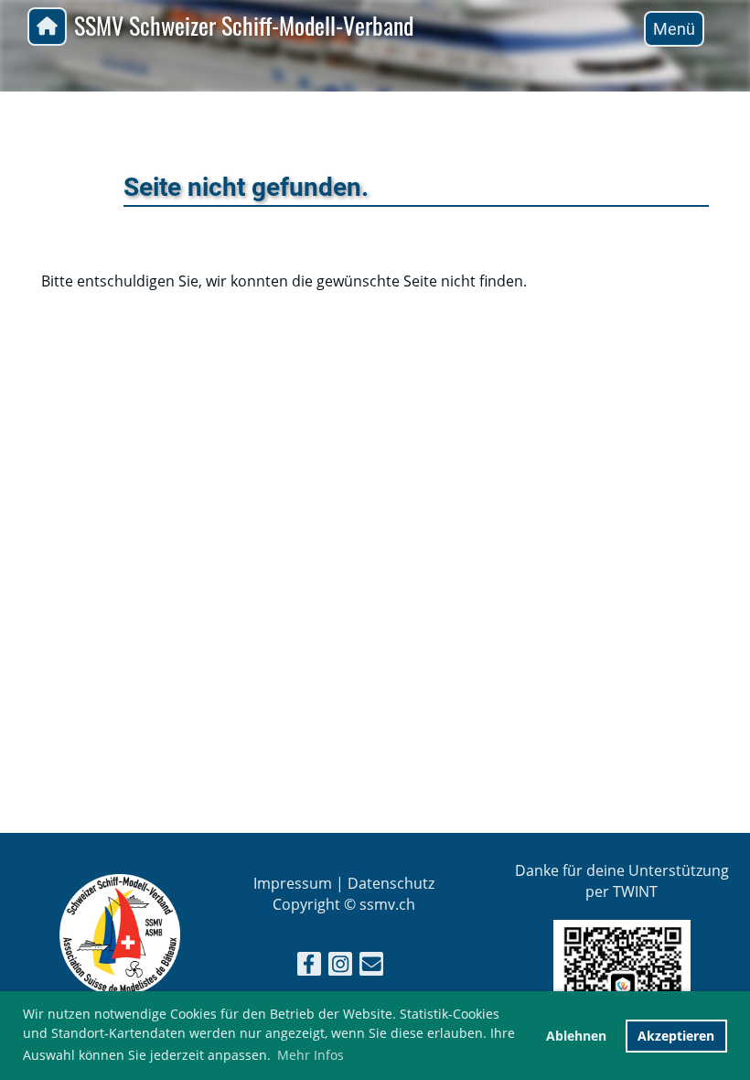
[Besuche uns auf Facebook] (309, 966)
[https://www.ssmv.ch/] (119, 990)
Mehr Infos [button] (310, 1055)
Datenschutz (391, 883)
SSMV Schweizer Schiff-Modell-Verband (243, 26)
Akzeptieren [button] (676, 1035)
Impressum (292, 883)
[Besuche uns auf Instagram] (340, 966)
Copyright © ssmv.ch (344, 904)
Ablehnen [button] (576, 1035)
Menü (674, 28)
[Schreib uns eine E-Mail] (371, 966)
